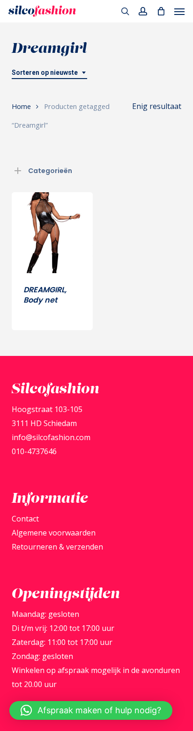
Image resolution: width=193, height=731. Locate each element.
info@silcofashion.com (51, 437)
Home (21, 106)
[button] (179, 11)
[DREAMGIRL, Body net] (52, 232)
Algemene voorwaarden (54, 533)
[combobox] (49, 72)
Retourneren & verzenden (57, 547)
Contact (25, 519)
